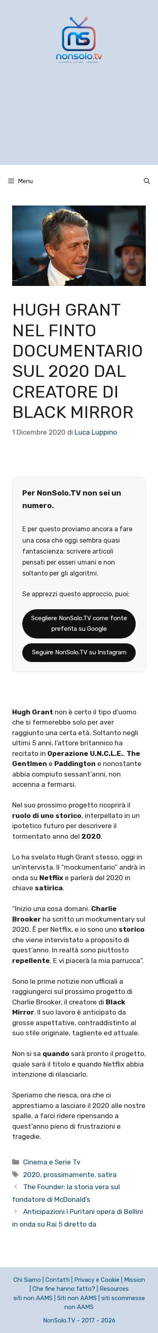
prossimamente (68, 1175)
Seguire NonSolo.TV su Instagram (79, 652)
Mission (134, 1279)
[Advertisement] (79, 124)
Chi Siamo (27, 1279)
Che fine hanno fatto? (63, 1288)
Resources (114, 1288)
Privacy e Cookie (97, 1279)
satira (107, 1175)
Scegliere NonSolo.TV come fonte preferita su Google (79, 623)
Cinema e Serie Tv (51, 1162)
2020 (31, 1175)
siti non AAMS (33, 1298)
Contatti (57, 1279)
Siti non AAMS (77, 1298)
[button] (147, 181)
